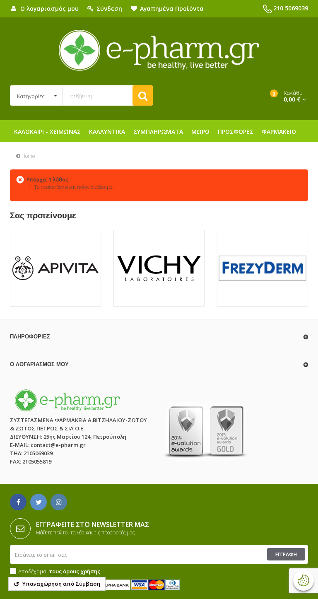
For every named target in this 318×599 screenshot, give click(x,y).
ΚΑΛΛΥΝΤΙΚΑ (107, 131)
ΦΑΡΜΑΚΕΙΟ (279, 131)
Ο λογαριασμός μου (39, 364)
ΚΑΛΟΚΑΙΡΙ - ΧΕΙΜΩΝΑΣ (47, 131)
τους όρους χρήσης (74, 571)
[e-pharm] (159, 50)
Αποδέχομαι (59, 571)
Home (27, 155)
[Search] (142, 95)
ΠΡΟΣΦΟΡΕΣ (235, 131)
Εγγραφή (286, 554)
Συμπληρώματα (158, 131)
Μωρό (200, 131)
